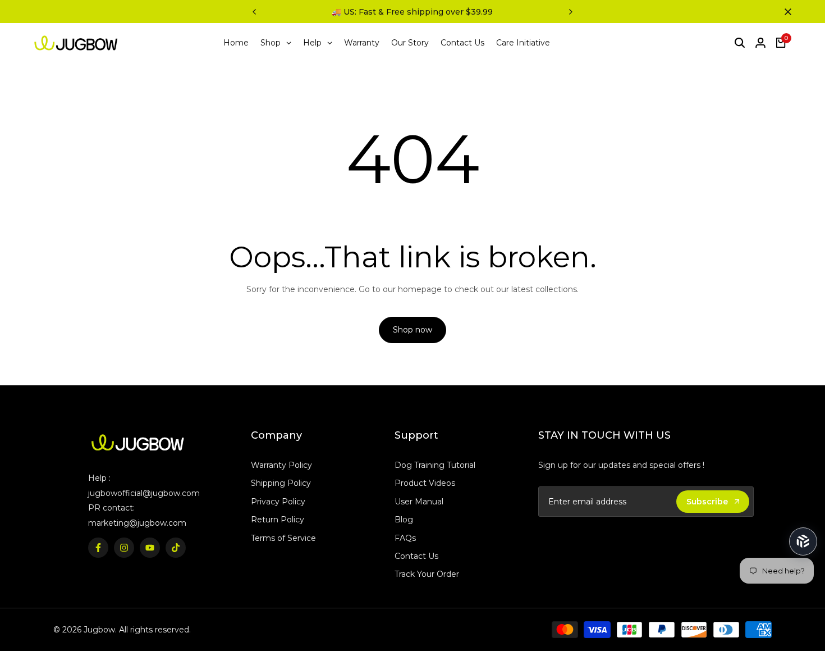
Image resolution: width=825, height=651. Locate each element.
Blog (404, 520)
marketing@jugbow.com (137, 523)
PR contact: (111, 508)
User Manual (419, 502)
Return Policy (277, 520)
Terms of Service (283, 538)
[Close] (785, 11)
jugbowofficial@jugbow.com (144, 493)
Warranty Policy (281, 465)
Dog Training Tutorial (435, 465)
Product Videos (425, 483)
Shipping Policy (281, 483)
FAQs (405, 538)
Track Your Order (427, 574)
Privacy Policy (278, 502)
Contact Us (416, 556)
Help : (99, 478)
